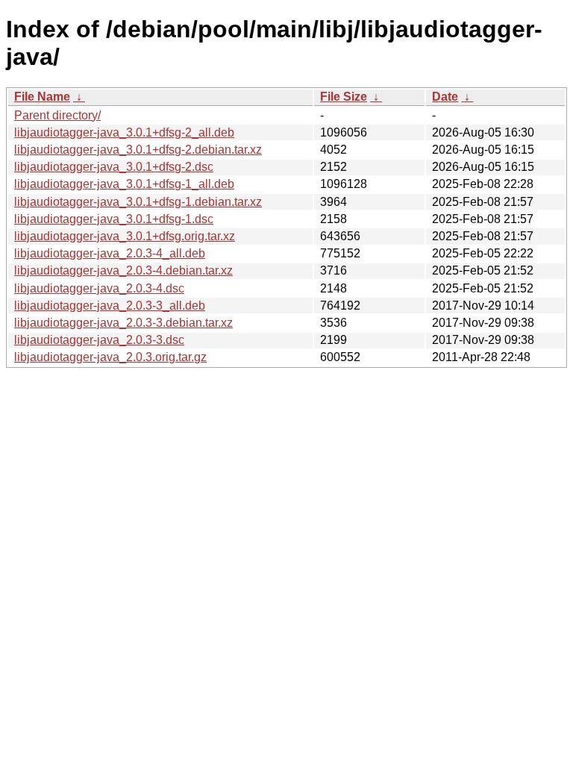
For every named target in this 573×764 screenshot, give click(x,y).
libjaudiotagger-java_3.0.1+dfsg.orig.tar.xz (124, 236)
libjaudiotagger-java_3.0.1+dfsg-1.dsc (113, 219)
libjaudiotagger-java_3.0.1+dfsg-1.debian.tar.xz (138, 201)
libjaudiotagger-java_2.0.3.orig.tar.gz (110, 357)
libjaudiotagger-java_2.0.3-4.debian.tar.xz (123, 270)
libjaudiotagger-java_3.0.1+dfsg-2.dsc (113, 166)
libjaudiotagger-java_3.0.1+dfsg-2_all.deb (124, 132)
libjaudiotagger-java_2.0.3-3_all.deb (109, 305)
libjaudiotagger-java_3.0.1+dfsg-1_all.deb (124, 184)
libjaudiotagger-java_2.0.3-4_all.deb (109, 253)
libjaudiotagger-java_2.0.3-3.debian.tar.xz (123, 322)
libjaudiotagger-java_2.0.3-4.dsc (99, 288)
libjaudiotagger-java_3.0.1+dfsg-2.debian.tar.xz (138, 149)
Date (445, 96)
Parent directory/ (57, 115)
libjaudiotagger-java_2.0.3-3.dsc (99, 340)
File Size (343, 96)
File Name (42, 96)
